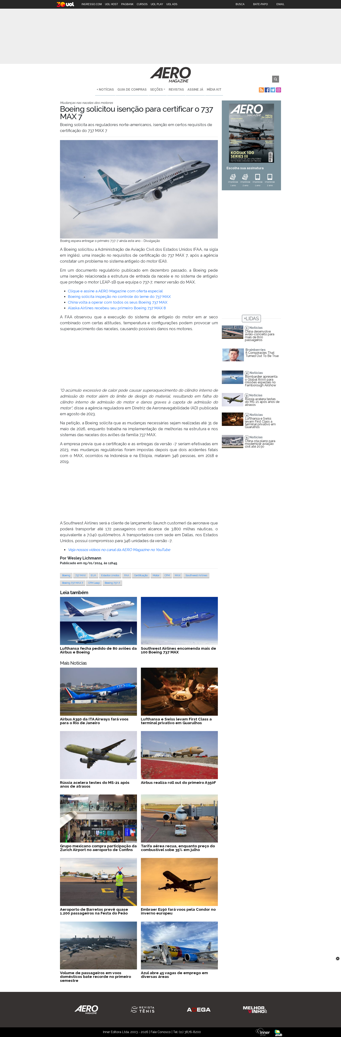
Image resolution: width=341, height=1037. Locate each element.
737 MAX (80, 575)
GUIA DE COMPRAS (132, 89)
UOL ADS (171, 4)
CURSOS (142, 4)
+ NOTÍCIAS (105, 89)
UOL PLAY (157, 4)
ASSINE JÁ (195, 89)
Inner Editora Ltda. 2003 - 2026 (125, 1032)
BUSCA (240, 4)
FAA (126, 575)
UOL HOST (111, 4)
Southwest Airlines (196, 575)
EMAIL (280, 4)
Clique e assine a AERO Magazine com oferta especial (115, 291)
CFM (167, 575)
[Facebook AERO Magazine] (267, 89)
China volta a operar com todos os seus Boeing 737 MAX (117, 302)
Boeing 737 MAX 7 (72, 582)
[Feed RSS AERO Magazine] (261, 89)
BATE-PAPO (260, 4)
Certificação (141, 575)
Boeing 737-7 (112, 582)
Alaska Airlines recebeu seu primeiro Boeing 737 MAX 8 (117, 308)
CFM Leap (94, 582)
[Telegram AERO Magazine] (272, 89)
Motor (156, 575)
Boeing (66, 575)
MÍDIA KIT (214, 89)
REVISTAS (176, 89)
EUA (93, 575)
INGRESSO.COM (92, 4)
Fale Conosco (161, 1032)
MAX (177, 575)
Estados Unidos (110, 575)
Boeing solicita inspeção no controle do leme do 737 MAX (119, 296)
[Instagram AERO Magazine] (278, 89)
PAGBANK (127, 4)
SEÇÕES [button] (156, 89)
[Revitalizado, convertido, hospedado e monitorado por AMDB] (278, 1032)
